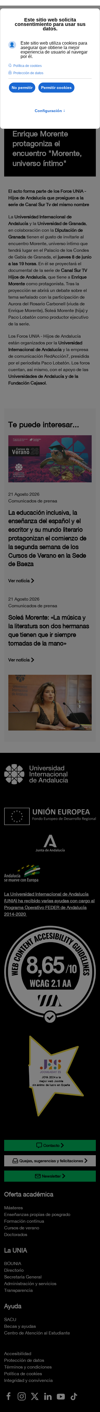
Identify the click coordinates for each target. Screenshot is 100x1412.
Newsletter (51, 1176)
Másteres (13, 1207)
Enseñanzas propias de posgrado (37, 1214)
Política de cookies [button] (27, 66)
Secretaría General (23, 1276)
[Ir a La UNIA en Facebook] (8, 1395)
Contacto (51, 1145)
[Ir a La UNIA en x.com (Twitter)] (34, 1395)
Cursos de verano (21, 1227)
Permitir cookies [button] (56, 87)
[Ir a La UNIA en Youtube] (60, 1395)
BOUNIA (12, 1263)
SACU (10, 1319)
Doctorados (15, 1234)
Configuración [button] (50, 110)
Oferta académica (28, 1194)
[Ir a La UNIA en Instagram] (21, 1395)
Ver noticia (19, 580)
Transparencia (18, 1290)
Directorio (14, 1270)
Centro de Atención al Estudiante (37, 1332)
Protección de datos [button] (28, 73)
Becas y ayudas (20, 1326)
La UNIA (15, 1250)
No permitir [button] (22, 87)
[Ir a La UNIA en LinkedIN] (47, 1395)
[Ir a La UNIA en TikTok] (73, 1395)
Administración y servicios (30, 1283)
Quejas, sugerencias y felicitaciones (51, 1161)
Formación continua (24, 1221)
